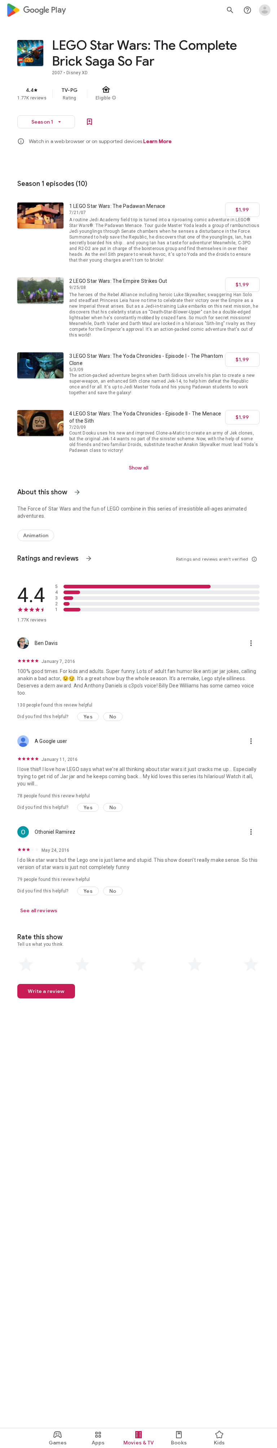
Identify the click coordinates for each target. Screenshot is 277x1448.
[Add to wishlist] (89, 121)
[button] (88, 716)
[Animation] (35, 535)
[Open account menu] (264, 10)
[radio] (26, 964)
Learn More (157, 141)
